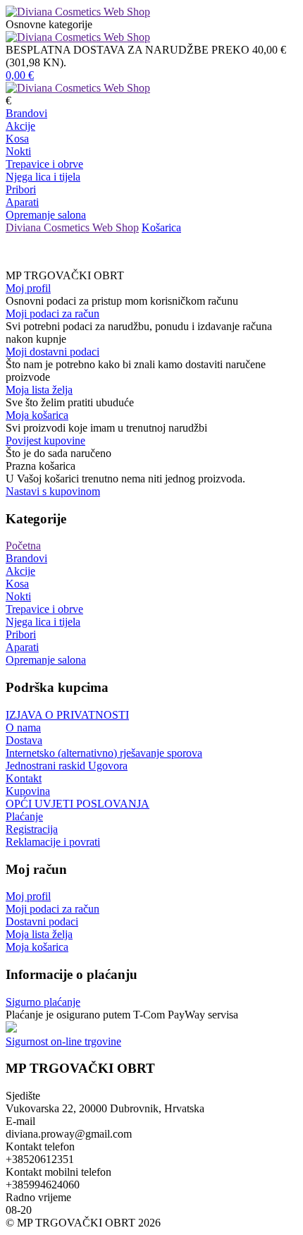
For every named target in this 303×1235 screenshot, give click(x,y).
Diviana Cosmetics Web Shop (72, 227)
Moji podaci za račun (52, 314)
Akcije (20, 126)
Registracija (32, 829)
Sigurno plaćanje (43, 1002)
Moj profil (28, 288)
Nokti (18, 151)
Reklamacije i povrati (53, 842)
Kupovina (28, 791)
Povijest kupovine (45, 440)
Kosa (17, 139)
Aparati (22, 202)
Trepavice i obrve (44, 164)
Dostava (24, 740)
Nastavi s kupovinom (53, 491)
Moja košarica (37, 415)
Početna (23, 546)
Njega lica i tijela (43, 177)
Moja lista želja (39, 390)
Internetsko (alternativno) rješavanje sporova (104, 753)
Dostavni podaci (42, 921)
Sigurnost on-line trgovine (63, 1041)
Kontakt (24, 778)
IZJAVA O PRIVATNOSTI (67, 715)
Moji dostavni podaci (52, 352)
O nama (23, 728)
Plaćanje (24, 816)
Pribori (21, 189)
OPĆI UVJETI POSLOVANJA (77, 804)
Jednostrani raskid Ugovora (67, 766)
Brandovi (26, 113)
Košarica (161, 227)
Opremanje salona (46, 215)
